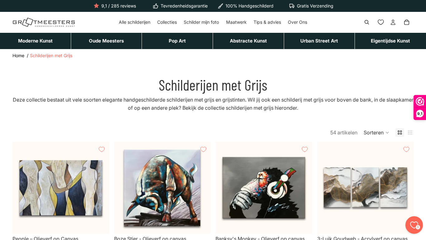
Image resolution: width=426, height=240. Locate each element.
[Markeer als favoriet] (101, 149)
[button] (376, 132)
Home (18, 55)
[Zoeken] (367, 22)
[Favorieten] (381, 22)
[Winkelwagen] (407, 22)
